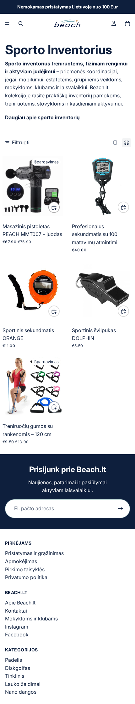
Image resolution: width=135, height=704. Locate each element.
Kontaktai (16, 611)
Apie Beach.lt (20, 602)
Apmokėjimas (21, 561)
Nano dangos (20, 692)
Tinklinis (14, 676)
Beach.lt (91, 469)
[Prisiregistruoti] (120, 508)
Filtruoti (21, 142)
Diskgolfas (17, 668)
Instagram (16, 627)
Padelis (13, 660)
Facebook (17, 634)
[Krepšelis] (127, 23)
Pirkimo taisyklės (25, 569)
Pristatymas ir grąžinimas (34, 553)
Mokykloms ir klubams (31, 618)
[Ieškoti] (21, 23)
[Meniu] (7, 23)
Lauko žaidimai (22, 684)
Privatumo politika (26, 577)
